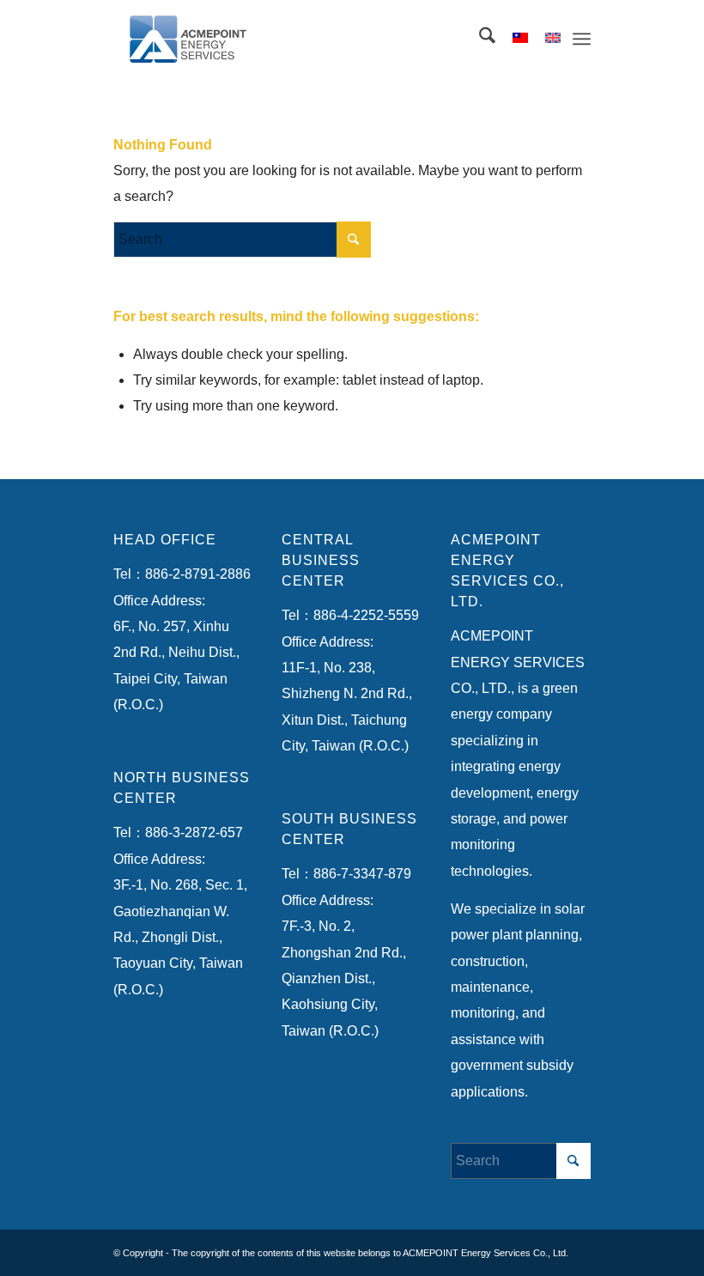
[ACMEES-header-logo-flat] (197, 38)
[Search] (478, 38)
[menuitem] (478, 38)
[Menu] (582, 38)
